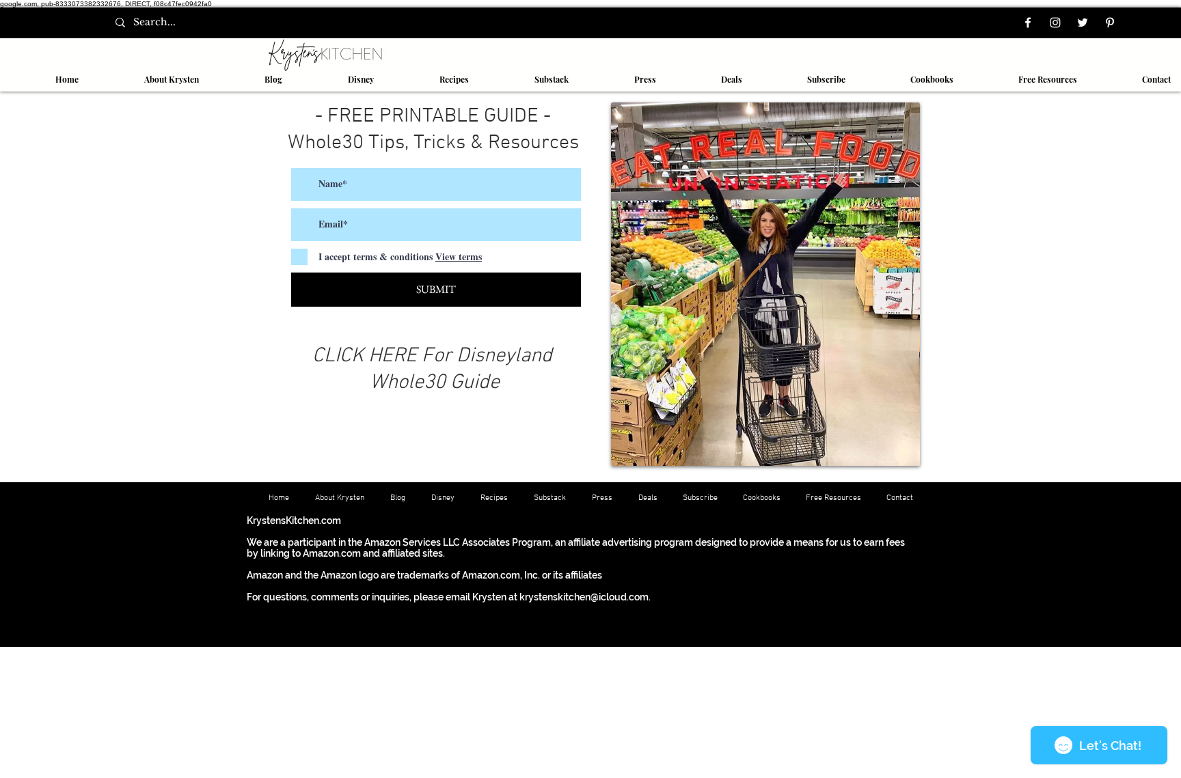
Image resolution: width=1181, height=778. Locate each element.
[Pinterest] (1110, 22)
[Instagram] (1055, 22)
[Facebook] (1028, 22)
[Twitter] (1082, 22)
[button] (431, 79)
